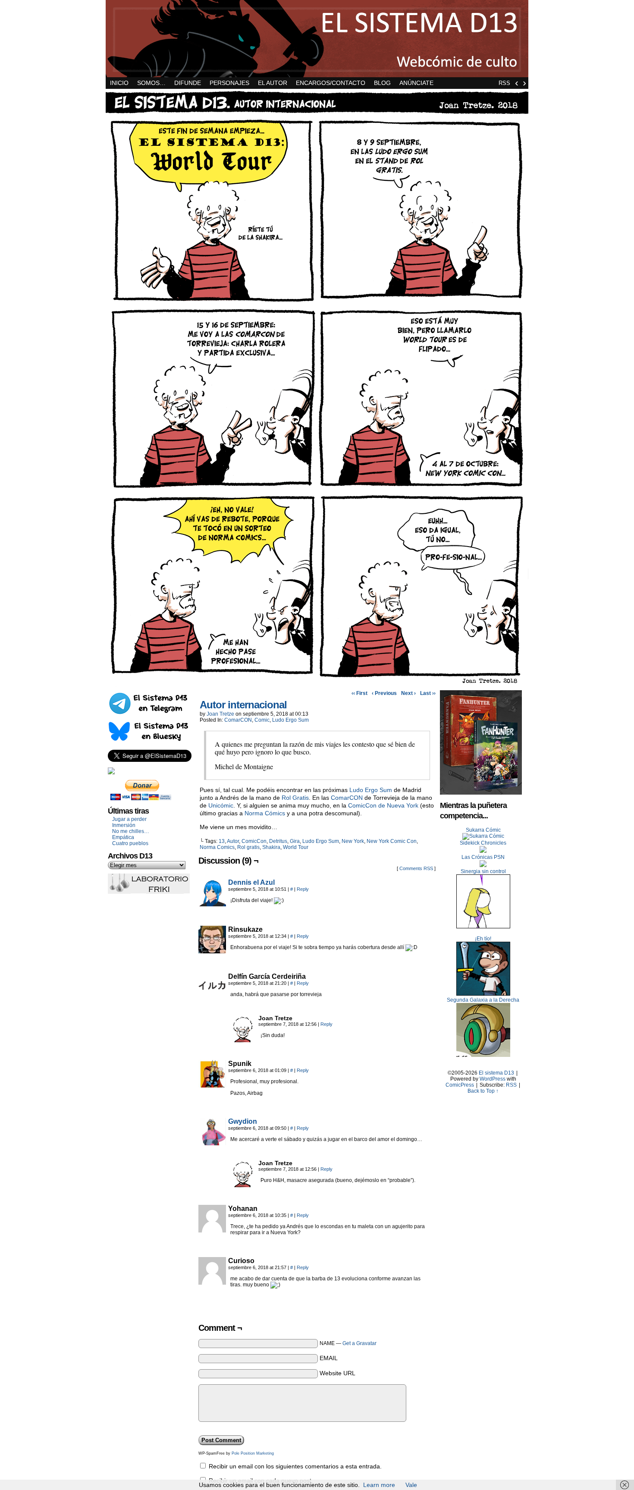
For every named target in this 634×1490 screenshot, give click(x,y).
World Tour (295, 847)
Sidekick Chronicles (483, 843)
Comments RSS (416, 868)
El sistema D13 (317, 38)
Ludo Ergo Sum (290, 720)
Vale (411, 1484)
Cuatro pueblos (130, 843)
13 (222, 841)
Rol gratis (248, 847)
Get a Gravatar (359, 1343)
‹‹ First (359, 693)
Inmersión (123, 825)
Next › (408, 693)
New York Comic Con (392, 841)
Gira (295, 841)
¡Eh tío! (483, 939)
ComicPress (460, 1085)
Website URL (337, 1373)
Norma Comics (217, 847)
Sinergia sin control (483, 871)
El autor (272, 82)
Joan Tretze (220, 714)
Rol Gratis (295, 797)
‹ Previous (384, 693)
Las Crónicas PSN (483, 857)
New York (353, 841)
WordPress (492, 1079)
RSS (504, 83)
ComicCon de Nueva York (383, 805)
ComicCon (254, 841)
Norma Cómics (265, 813)
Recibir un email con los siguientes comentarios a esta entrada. (295, 1466)
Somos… (151, 82)
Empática (123, 837)
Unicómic (220, 805)
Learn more (379, 1484)
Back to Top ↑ (483, 1091)
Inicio (119, 82)
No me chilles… (130, 831)
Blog (382, 82)
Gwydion (242, 1121)
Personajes (229, 82)
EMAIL (329, 1358)
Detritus (278, 841)
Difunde (187, 82)
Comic (262, 720)
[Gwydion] (212, 1143)
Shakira (271, 847)
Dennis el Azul (251, 882)
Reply (303, 889)
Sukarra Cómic (483, 830)
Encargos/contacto (330, 82)
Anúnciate (416, 82)
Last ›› (428, 693)
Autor (233, 841)
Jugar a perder (129, 819)
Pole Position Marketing (253, 1453)
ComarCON (238, 720)
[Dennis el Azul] (212, 904)
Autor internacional (243, 704)
